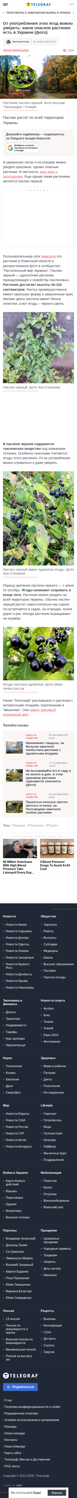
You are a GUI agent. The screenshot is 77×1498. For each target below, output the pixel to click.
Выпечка (50, 1319)
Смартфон (13, 1092)
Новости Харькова (19, 931)
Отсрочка (50, 1194)
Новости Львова (17, 950)
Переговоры (14, 1197)
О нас (8, 1400)
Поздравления (54, 1159)
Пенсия (8, 1310)
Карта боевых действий (15, 1182)
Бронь (48, 1187)
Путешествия (53, 1133)
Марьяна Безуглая (19, 1291)
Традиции (50, 1255)
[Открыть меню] (5, 4)
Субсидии (50, 944)
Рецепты (47, 1310)
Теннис (48, 1021)
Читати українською (16, 50)
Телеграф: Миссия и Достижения (27, 1459)
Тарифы (11, 1032)
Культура (50, 1140)
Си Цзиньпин (15, 1251)
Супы (47, 1332)
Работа (48, 931)
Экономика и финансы (12, 1002)
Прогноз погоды (55, 977)
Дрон (9, 1086)
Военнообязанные (56, 1200)
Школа (48, 957)
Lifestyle (47, 1105)
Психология (52, 1086)
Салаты (49, 1345)
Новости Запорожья (20, 957)
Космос (11, 1072)
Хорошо (57, 1492)
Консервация (53, 1325)
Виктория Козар (21, 41)
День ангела (52, 1268)
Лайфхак (50, 1146)
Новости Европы (17, 1113)
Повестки (50, 1180)
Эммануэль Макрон (19, 1258)
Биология (12, 1079)
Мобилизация (51, 1172)
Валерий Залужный (19, 1264)
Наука (7, 1058)
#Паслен (52, 825)
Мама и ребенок (55, 1066)
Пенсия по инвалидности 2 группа (17, 1329)
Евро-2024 (51, 1035)
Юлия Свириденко (18, 1297)
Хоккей (48, 1028)
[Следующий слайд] (73, 13)
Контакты (10, 1439)
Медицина (51, 950)
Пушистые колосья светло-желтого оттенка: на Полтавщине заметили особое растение (47, 807)
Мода (47, 1126)
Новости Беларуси (19, 1146)
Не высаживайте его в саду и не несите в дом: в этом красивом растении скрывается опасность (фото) (48, 778)
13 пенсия (13, 1319)
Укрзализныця (15, 1045)
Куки (36, 1492)
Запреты (50, 1261)
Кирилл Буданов (17, 1271)
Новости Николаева (20, 987)
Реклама (10, 1426)
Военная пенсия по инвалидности (19, 1341)
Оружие (11, 1204)
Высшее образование (59, 964)
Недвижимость (16, 1025)
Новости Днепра (17, 937)
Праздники (49, 1230)
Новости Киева (16, 924)
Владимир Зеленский (20, 1238)
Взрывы (11, 1191)
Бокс (47, 1015)
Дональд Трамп (16, 1245)
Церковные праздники (51, 1240)
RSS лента (12, 1466)
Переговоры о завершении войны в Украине (38, 12)
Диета (48, 1079)
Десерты (50, 1338)
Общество (48, 916)
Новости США (15, 1120)
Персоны (10, 1230)
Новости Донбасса (19, 974)
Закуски (49, 1352)
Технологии (14, 1066)
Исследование (54, 1092)
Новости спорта (53, 1000)
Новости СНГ (15, 1133)
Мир (6, 1105)
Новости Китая (16, 1140)
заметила (48, 256)
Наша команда (14, 1446)
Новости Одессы (17, 944)
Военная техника (18, 1217)
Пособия (50, 970)
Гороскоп (50, 1113)
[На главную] (38, 4)
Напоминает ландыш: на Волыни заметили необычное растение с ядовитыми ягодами (45, 748)
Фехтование (52, 1041)
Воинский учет (53, 1207)
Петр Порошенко (17, 1278)
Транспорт (13, 1018)
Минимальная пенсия (21, 1349)
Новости (9, 916)
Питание (50, 1072)
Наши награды (14, 1433)
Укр (71, 4)
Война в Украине (15, 1172)
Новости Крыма (17, 980)
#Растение (35, 825)
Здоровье (48, 1058)
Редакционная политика (21, 1413)
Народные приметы (57, 1248)
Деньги (11, 1012)
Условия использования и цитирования (31, 1420)
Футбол (49, 1008)
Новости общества (32, 736)
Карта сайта (12, 1453)
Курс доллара (15, 1038)
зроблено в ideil (13, 1485)
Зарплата (50, 924)
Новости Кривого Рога (18, 966)
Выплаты (50, 937)
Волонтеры (13, 1210)
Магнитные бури (55, 1153)
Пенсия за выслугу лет (19, 1357)
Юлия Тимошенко (18, 1284)
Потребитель (52, 1120)
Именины (50, 1275)
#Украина (18, 825)
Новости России (17, 1126)
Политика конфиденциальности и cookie (32, 1406)
